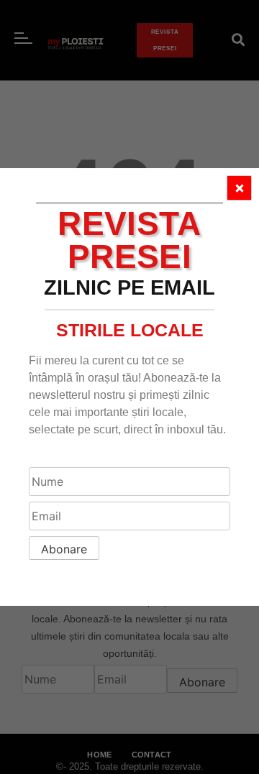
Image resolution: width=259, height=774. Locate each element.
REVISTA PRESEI (129, 240)
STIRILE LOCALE (130, 330)
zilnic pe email (129, 287)
